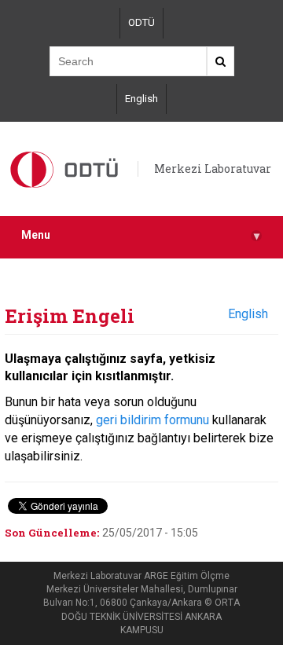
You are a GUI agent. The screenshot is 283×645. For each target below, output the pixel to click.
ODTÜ (141, 22)
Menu (140, 235)
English (141, 98)
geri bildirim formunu (152, 419)
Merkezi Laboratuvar (212, 168)
